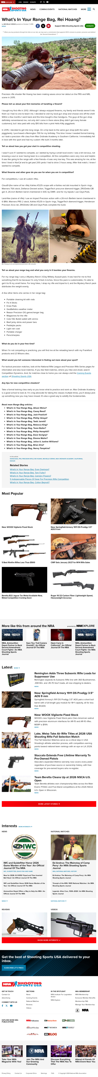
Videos (54, 909)
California (78, 459)
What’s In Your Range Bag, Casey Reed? (26, 411)
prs (20, 459)
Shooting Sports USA (21, 376)
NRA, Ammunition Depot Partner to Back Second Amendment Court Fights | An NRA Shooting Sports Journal (12, 649)
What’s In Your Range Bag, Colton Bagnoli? (29, 482)
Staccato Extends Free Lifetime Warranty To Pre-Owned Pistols (62, 756)
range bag (14, 459)
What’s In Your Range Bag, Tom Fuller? (28, 472)
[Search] (94, 9)
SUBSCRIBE (13, 967)
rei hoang (38, 459)
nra (54, 871)
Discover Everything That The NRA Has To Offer (61, 1062)
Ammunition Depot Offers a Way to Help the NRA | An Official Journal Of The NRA (24, 892)
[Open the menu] (89, 9)
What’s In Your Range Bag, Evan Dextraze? (29, 469)
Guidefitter (11, 871)
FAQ (52, 1073)
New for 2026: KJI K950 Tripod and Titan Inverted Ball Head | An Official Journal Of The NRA (23, 876)
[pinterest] (48, 24)
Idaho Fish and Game (25, 871)
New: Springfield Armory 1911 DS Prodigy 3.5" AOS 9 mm (63, 694)
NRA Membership (81, 994)
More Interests (24, 827)
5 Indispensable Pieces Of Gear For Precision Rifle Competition (39, 479)
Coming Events (47, 9)
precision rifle (28, 459)
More (16, 668)
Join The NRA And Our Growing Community (35, 1062)
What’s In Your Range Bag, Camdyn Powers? (30, 475)
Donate (33, 2)
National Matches (67, 9)
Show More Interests (59, 940)
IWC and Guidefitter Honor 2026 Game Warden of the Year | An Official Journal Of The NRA (24, 865)
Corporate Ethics (31, 1073)
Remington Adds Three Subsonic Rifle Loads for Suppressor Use (65, 674)
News (33, 9)
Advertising (6, 998)
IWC (5, 871)
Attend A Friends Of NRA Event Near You (85, 1060)
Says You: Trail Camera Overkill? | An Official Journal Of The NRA (36, 645)
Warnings (44, 1073)
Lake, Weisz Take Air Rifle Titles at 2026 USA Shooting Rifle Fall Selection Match (63, 735)
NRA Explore (55, 1000)
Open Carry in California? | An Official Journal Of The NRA (61, 645)
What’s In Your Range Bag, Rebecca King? (27, 424)
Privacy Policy (6, 1073)
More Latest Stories (58, 804)
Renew (25, 2)
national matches (63, 871)
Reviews (6, 909)
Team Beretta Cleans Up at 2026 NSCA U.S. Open (62, 778)
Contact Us (6, 994)
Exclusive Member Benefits (85, 998)
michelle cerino (49, 459)
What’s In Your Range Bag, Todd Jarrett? (26, 421)
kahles (12, 461)
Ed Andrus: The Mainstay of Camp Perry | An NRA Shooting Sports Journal (71, 865)
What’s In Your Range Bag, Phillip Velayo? (27, 418)
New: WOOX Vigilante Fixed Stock (56, 715)
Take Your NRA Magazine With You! (11, 1060)
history (74, 871)
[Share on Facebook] (37, 24)
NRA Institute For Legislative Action (61, 995)
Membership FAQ (81, 1001)
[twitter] (43, 24)
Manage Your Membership (85, 1004)
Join (20, 2)
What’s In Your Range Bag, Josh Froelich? (27, 414)
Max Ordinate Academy (65, 459)
